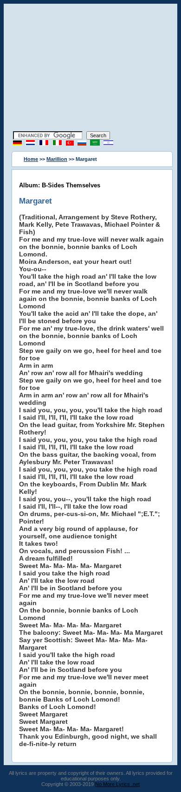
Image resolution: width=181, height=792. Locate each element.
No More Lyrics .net (117, 784)
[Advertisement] (90, 69)
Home (31, 159)
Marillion (56, 159)
